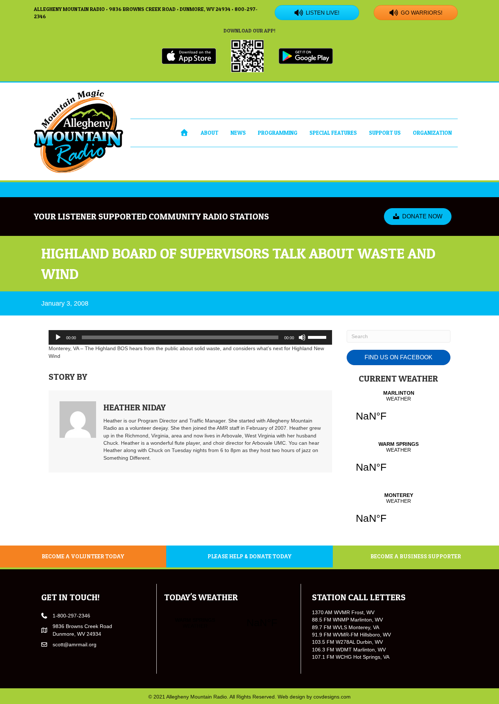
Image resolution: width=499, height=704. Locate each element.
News (238, 132)
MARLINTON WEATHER (398, 410)
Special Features (333, 132)
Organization (432, 132)
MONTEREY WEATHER (398, 512)
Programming (277, 132)
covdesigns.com (332, 697)
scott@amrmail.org (74, 644)
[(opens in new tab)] (188, 55)
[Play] (58, 337)
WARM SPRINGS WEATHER (398, 461)
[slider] (318, 336)
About (209, 132)
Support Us (385, 132)
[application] (190, 337)
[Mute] (302, 337)
